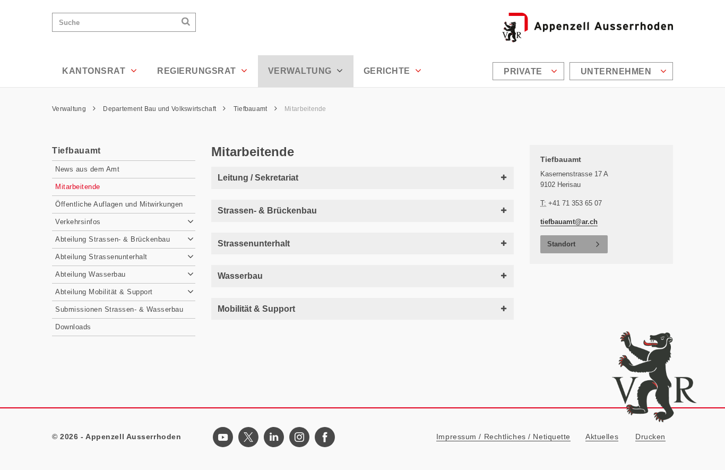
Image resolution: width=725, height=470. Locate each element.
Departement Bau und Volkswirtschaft (160, 109)
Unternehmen (617, 71)
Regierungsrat (197, 70)
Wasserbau (240, 275)
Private (524, 71)
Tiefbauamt (251, 109)
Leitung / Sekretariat (258, 177)
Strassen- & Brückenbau (267, 210)
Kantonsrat (95, 70)
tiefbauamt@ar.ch (569, 222)
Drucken (650, 436)
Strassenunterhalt (254, 243)
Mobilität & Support (256, 308)
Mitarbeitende (305, 109)
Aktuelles (601, 436)
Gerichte (388, 70)
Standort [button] (561, 244)
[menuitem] (530, 71)
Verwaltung (301, 70)
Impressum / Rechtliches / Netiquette (503, 436)
